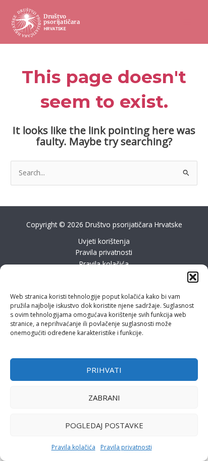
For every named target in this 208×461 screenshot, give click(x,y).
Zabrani (104, 397)
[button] (193, 277)
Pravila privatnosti (126, 447)
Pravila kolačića (73, 447)
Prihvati (104, 370)
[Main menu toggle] (188, 22)
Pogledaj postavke (104, 425)
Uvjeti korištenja (104, 241)
